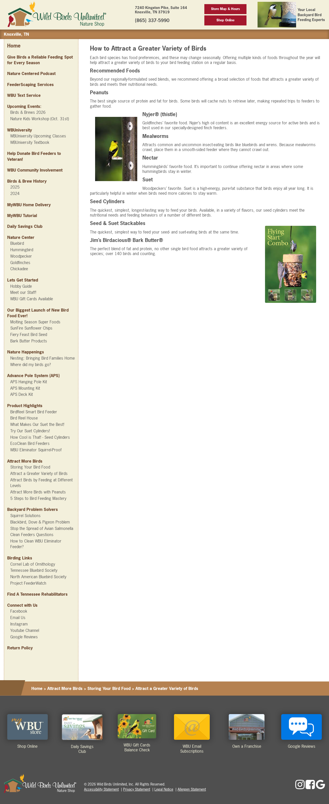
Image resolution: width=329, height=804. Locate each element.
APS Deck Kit (21, 394)
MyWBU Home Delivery (29, 205)
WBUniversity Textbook (29, 142)
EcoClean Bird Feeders (30, 443)
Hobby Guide (21, 286)
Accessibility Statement (101, 789)
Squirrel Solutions (25, 515)
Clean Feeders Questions (31, 534)
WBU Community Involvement (34, 170)
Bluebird (17, 243)
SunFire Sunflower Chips (31, 328)
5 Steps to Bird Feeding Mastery (38, 498)
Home (14, 46)
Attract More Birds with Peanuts (38, 492)
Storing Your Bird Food (30, 467)
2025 (15, 187)
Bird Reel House (24, 418)
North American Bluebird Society (38, 576)
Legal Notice (163, 789)
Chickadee (19, 269)
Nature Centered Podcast (31, 73)
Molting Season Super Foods (35, 322)
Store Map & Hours (225, 9)
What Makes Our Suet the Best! (37, 424)
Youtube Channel (24, 630)
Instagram (19, 624)
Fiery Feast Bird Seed (28, 334)
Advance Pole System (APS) (33, 375)
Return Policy (20, 648)
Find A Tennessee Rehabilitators (37, 594)
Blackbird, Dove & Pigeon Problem (40, 522)
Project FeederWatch (28, 583)
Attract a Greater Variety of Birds (39, 473)
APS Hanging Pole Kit (28, 382)
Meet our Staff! (23, 292)
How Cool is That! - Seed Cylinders (40, 437)
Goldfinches (20, 262)
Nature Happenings (25, 352)
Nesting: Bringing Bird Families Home (42, 358)
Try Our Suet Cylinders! (30, 431)
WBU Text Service (24, 95)
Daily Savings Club (24, 226)
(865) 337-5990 (152, 20)
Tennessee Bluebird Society (33, 570)
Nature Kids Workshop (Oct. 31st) (39, 118)
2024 (15, 193)
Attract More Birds (65, 688)
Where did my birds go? (30, 364)
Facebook (18, 611)
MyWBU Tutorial (22, 215)
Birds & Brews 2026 (27, 112)
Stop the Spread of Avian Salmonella (41, 528)
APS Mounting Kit (25, 388)
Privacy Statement (136, 789)
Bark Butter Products (28, 341)
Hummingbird (21, 250)
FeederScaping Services (30, 84)
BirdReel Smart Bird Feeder (33, 412)
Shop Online (225, 20)
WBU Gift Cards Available (31, 299)
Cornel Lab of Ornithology (32, 564)
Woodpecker (21, 256)
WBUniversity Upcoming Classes (38, 136)
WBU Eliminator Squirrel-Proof (36, 450)
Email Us (17, 617)
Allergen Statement (192, 789)
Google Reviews (24, 637)
